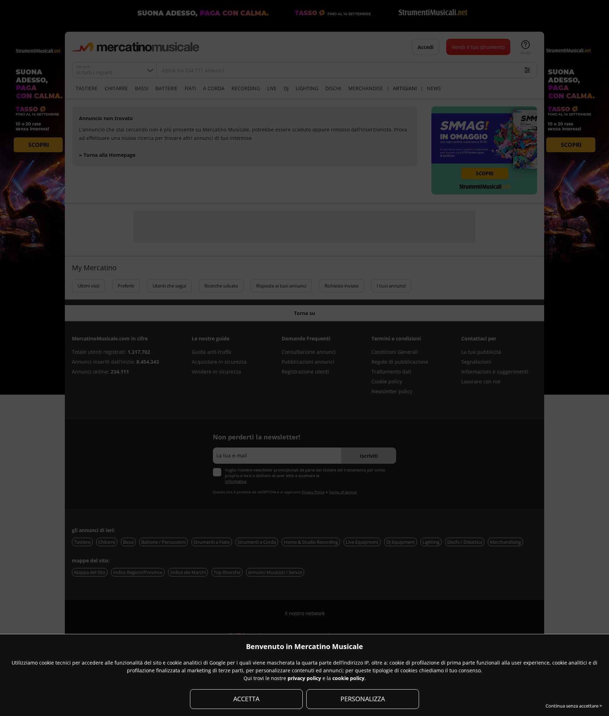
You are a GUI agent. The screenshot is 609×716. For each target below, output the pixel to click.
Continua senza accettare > (574, 706)
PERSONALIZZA (362, 699)
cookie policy (348, 678)
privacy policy (304, 678)
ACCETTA (246, 699)
